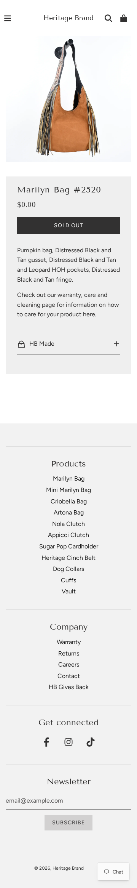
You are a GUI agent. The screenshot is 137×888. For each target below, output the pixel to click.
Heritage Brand (68, 18)
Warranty (69, 642)
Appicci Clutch (68, 535)
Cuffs (68, 580)
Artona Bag (69, 512)
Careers (68, 664)
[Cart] (123, 18)
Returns (68, 653)
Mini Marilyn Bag (68, 490)
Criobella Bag (69, 501)
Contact (68, 676)
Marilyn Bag (68, 478)
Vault (69, 591)
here (89, 314)
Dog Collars (68, 568)
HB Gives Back (69, 687)
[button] (68, 343)
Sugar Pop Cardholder (68, 546)
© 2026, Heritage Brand (59, 868)
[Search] (108, 18)
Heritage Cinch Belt (68, 557)
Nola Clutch (68, 523)
